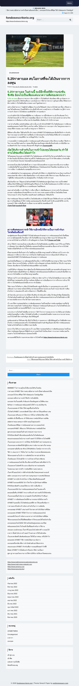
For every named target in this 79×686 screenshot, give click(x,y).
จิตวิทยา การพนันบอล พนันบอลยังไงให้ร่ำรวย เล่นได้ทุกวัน (27, 405)
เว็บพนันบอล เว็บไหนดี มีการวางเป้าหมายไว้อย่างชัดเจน (26, 459)
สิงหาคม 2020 (12, 617)
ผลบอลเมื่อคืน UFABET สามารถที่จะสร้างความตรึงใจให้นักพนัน (29, 492)
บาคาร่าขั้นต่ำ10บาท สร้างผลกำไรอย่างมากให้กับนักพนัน (27, 533)
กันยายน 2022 (12, 583)
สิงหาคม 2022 (12, 587)
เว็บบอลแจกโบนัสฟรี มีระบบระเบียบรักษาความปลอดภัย (26, 465)
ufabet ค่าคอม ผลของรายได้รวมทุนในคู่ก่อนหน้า (24, 422)
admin (36, 86)
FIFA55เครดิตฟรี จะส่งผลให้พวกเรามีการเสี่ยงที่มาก (25, 486)
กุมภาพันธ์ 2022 (13, 607)
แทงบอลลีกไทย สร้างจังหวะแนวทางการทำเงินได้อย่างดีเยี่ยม (28, 516)
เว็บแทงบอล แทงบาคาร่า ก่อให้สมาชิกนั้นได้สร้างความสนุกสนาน (29, 442)
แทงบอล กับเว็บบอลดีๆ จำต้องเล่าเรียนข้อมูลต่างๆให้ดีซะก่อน (28, 401)
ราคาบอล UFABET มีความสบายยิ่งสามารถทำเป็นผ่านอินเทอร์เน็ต (30, 391)
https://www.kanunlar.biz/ (16, 569)
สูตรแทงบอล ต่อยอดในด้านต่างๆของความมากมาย (25, 432)
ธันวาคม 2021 (12, 614)
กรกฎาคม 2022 (13, 590)
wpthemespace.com (60, 683)
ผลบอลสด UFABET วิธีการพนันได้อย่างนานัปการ (24, 540)
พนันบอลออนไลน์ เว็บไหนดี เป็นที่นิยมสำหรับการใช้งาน (26, 526)
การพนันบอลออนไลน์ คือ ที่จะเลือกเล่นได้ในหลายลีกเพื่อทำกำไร (29, 462)
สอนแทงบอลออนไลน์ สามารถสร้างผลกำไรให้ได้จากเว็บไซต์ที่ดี (29, 438)
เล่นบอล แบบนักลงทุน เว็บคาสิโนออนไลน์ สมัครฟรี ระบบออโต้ (28, 530)
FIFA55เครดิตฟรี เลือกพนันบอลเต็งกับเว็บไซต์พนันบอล (26, 435)
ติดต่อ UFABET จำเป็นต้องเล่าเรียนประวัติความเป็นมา (26, 550)
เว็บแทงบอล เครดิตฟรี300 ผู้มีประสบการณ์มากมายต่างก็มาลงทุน (29, 445)
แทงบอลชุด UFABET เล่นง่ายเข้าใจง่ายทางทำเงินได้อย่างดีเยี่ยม (29, 509)
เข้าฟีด (10, 658)
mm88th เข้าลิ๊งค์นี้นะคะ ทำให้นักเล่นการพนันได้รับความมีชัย (28, 418)
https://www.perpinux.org (16, 567)
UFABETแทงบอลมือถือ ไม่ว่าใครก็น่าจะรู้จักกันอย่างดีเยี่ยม (27, 482)
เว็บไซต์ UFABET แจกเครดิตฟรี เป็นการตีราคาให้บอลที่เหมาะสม (29, 411)
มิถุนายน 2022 (12, 593)
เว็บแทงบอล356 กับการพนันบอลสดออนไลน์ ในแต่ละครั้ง (27, 489)
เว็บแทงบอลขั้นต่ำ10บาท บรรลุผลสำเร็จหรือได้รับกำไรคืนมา (28, 496)
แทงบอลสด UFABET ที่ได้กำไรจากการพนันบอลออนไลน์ (27, 513)
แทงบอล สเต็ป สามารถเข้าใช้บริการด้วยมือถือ (23, 398)
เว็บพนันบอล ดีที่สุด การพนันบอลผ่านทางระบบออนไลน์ (26, 425)
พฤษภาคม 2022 (13, 597)
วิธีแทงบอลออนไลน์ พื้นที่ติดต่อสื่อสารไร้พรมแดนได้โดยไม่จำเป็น (29, 519)
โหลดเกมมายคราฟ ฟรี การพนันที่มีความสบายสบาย (25, 469)
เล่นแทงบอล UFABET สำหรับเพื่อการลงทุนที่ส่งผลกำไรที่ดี (27, 546)
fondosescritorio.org (20, 17)
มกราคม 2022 (12, 610)
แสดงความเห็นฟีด (14, 662)
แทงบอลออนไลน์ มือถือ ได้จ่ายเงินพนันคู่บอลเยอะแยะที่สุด (27, 523)
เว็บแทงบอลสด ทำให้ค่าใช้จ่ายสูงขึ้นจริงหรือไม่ (23, 408)
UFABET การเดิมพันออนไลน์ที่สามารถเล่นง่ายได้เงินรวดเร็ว (28, 499)
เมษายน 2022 (12, 600)
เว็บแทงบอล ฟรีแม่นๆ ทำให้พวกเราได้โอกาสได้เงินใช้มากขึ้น (28, 415)
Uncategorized (14, 72)
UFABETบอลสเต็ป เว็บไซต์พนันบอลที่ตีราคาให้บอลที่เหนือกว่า (28, 503)
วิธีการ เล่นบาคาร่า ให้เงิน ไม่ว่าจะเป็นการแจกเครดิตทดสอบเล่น (29, 452)
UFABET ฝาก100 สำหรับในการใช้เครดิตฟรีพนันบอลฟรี (26, 479)
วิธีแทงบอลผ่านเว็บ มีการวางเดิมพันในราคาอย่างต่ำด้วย (26, 455)
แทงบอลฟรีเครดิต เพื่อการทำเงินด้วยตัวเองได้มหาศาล (26, 543)
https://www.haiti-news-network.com (20, 564)
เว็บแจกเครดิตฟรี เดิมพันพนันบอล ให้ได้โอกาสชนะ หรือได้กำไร (29, 536)
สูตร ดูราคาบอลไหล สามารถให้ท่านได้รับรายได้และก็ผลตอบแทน (29, 553)
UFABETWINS (13, 631)
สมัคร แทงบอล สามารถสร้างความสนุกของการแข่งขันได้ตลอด (29, 476)
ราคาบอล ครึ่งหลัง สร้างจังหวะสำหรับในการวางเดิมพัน (26, 506)
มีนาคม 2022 (12, 604)
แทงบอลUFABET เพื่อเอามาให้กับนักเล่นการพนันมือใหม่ (27, 428)
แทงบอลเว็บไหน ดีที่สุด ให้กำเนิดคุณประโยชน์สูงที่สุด (25, 395)
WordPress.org (13, 665)
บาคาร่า (10, 638)
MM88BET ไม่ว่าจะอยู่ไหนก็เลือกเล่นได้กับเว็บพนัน (24, 388)
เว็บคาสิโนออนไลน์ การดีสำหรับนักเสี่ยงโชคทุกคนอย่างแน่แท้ (28, 472)
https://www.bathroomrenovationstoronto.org (22, 562)
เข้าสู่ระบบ (11, 655)
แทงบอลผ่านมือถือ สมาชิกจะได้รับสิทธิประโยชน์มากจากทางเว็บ (29, 449)
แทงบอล (10, 641)
